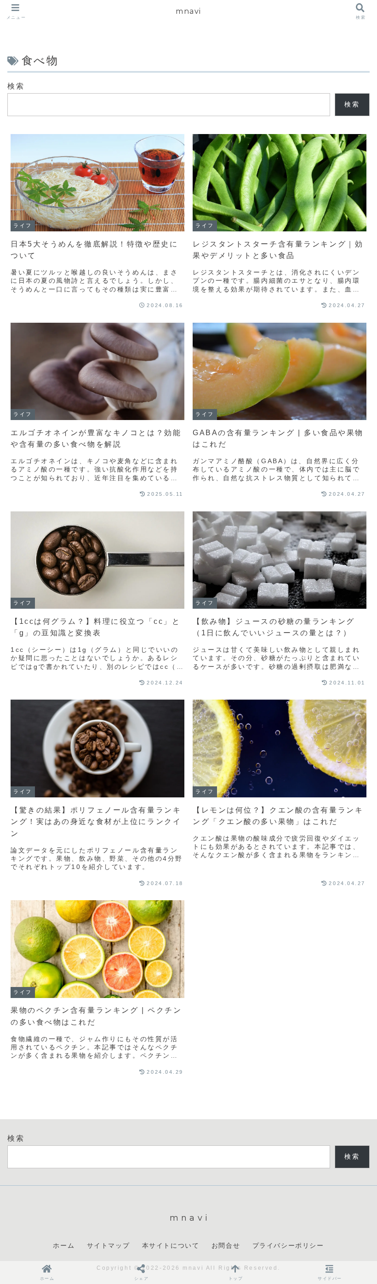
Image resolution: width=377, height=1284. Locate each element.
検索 (15, 86)
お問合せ (225, 1245)
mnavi (188, 11)
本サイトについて (171, 1245)
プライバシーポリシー (288, 1245)
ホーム (63, 1245)
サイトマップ (108, 1245)
